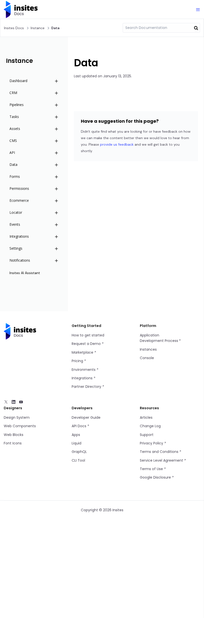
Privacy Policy (152, 443)
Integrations (83, 378)
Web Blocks (13, 434)
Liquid (76, 443)
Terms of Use (152, 468)
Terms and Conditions (159, 451)
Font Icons (13, 443)
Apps (76, 434)
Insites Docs (14, 28)
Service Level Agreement (162, 460)
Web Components (20, 425)
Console (147, 357)
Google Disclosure (156, 477)
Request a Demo (87, 343)
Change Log (150, 425)
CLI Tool (78, 460)
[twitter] (6, 402)
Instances (148, 349)
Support (146, 434)
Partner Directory (87, 386)
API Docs (79, 425)
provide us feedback (117, 144)
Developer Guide (86, 417)
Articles (146, 417)
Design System (17, 417)
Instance (38, 28)
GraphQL (79, 451)
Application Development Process (159, 338)
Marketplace (83, 352)
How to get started (88, 335)
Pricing (78, 360)
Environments (84, 369)
